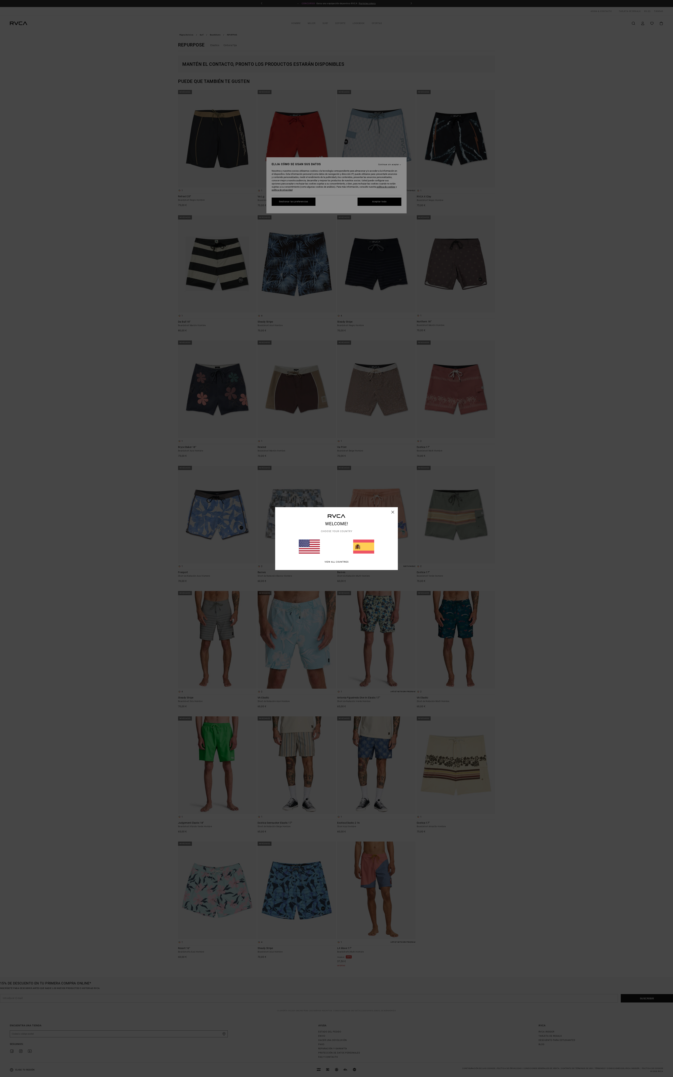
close (392, 512)
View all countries (337, 562)
